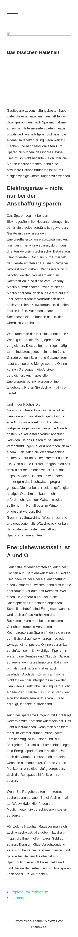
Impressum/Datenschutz (29, 892)
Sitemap (17, 898)
